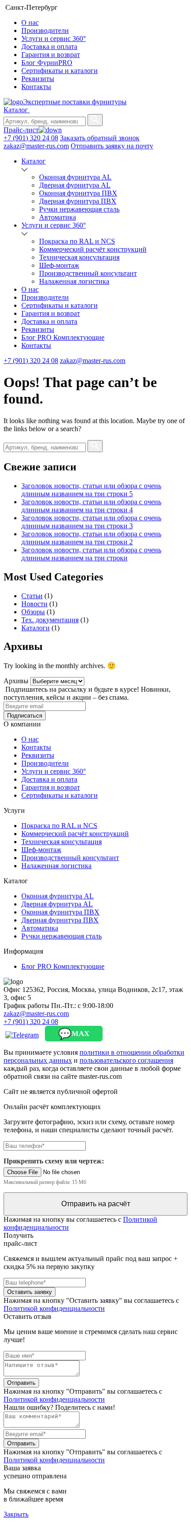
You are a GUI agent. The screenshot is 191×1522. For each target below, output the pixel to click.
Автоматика (57, 217)
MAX (73, 1034)
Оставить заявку (29, 1292)
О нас (30, 22)
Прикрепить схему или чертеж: (54, 1161)
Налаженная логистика (74, 281)
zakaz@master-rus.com (36, 146)
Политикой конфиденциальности (54, 1308)
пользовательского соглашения (126, 1060)
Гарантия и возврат (50, 54)
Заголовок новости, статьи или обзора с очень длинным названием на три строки (91, 554)
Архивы (16, 681)
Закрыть (16, 1514)
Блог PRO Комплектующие (62, 337)
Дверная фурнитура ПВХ (77, 201)
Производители (45, 30)
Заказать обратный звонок (99, 138)
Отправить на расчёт (95, 1204)
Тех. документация (50, 620)
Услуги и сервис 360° (53, 38)
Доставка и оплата (49, 46)
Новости (34, 604)
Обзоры (33, 612)
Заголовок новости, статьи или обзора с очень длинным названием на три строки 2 (91, 538)
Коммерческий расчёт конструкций (93, 249)
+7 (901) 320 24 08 (31, 138)
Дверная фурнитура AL (75, 185)
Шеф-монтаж (59, 265)
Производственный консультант (88, 273)
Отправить (21, 1382)
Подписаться (24, 715)
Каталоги (35, 628)
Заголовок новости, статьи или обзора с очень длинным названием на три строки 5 (91, 490)
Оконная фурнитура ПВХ (78, 193)
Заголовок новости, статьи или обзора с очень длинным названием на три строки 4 (91, 506)
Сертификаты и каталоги (59, 70)
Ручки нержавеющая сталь (79, 209)
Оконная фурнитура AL (75, 177)
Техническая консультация (79, 257)
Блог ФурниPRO (46, 62)
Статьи (32, 596)
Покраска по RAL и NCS (77, 241)
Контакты (36, 86)
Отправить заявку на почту (112, 146)
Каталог (17, 110)
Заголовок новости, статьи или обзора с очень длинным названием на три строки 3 (91, 522)
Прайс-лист (21, 130)
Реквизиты (37, 78)
